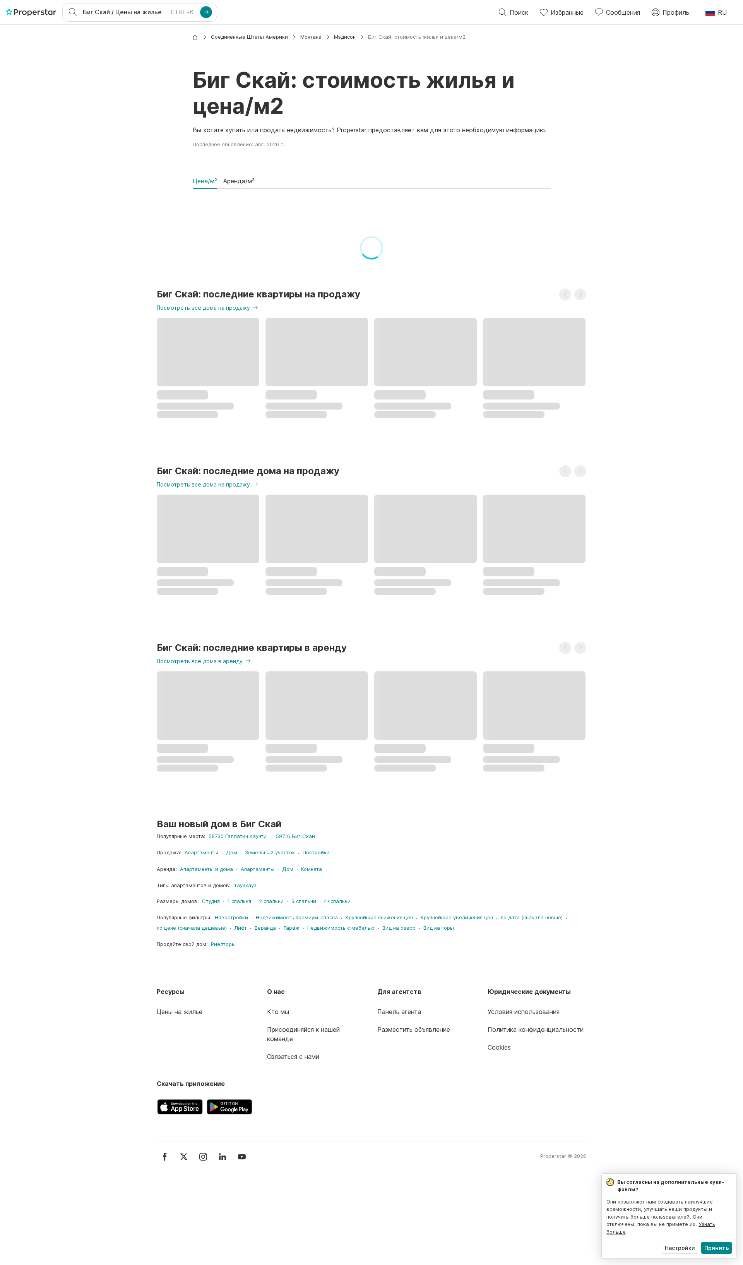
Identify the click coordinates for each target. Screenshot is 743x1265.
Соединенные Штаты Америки (249, 37)
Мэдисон (345, 37)
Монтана (311, 37)
